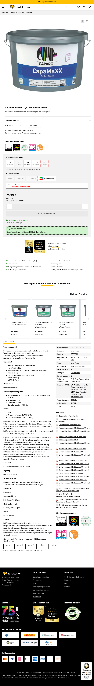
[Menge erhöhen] (85, 206)
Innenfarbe (75, 351)
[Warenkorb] (89, 7)
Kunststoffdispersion (78, 366)
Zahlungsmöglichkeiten (41, 587)
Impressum (37, 596)
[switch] (86, 677)
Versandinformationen (41, 590)
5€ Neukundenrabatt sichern (74, 577)
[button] (67, 7)
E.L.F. (72, 379)
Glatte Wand (75, 382)
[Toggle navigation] (3, 6)
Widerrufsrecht (38, 593)
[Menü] (90, 663)
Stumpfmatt (75, 373)
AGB (34, 583)
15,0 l (77, 357)
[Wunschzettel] (78, 7)
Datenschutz (37, 580)
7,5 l (81, 357)
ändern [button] (85, 186)
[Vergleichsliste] (73, 7)
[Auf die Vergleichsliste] (82, 21)
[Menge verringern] (9, 206)
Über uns (67, 580)
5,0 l (85, 357)
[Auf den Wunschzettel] (86, 21)
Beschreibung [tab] (9, 341)
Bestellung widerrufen (41, 577)
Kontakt (67, 587)
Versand (21, 200)
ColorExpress (79, 379)
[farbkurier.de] (20, 6)
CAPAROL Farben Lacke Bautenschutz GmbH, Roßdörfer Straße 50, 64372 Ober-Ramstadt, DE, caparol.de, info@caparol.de (79, 391)
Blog (66, 583)
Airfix (87, 379)
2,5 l (72, 360)
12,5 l (73, 357)
